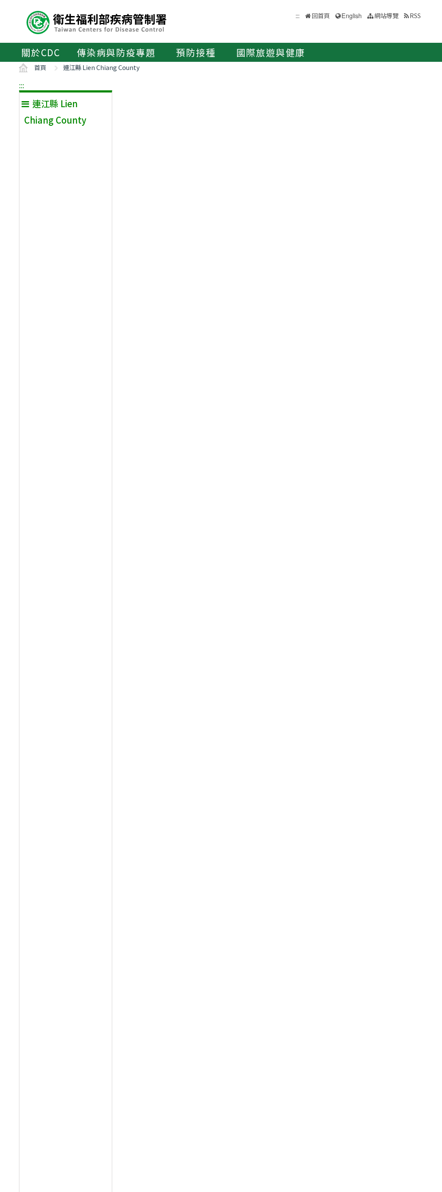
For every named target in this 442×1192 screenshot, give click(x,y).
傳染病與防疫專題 (116, 52)
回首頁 (321, 15)
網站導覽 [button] (386, 15)
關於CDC (40, 52)
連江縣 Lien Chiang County (101, 67)
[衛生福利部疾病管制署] (96, 21)
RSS (415, 15)
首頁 (40, 67)
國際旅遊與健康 (271, 52)
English (351, 15)
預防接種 (195, 52)
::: (21, 85)
